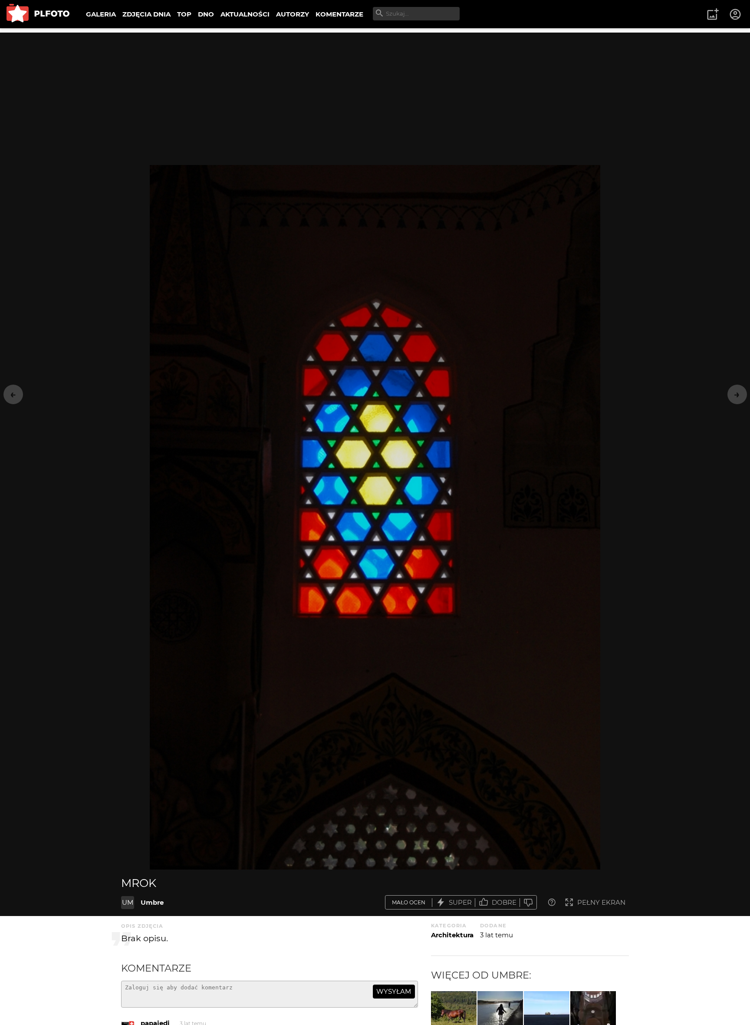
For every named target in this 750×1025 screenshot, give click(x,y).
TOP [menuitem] (184, 14)
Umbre (152, 902)
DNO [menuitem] (206, 14)
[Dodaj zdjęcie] (712, 14)
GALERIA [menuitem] (101, 14)
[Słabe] (528, 902)
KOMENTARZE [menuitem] (339, 14)
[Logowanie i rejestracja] (735, 14)
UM (127, 902)
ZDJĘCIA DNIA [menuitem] (146, 14)
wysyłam (393, 991)
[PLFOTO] (38, 14)
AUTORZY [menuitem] (292, 14)
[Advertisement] (375, 93)
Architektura (452, 935)
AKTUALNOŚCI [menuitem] (245, 14)
